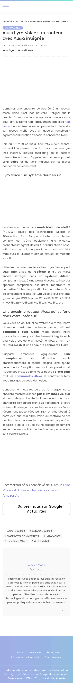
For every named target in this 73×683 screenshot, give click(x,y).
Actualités (21, 21)
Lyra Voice (53, 536)
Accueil (7, 21)
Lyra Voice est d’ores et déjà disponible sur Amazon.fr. (36, 490)
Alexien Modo (36, 565)
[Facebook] (62, 610)
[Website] (59, 610)
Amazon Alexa (42, 531)
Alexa (21, 531)
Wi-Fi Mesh (41, 540)
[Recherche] (68, 6)
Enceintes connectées (23, 536)
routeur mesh (17, 540)
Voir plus (36, 569)
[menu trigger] (7, 6)
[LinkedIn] (65, 610)
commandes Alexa (28, 376)
